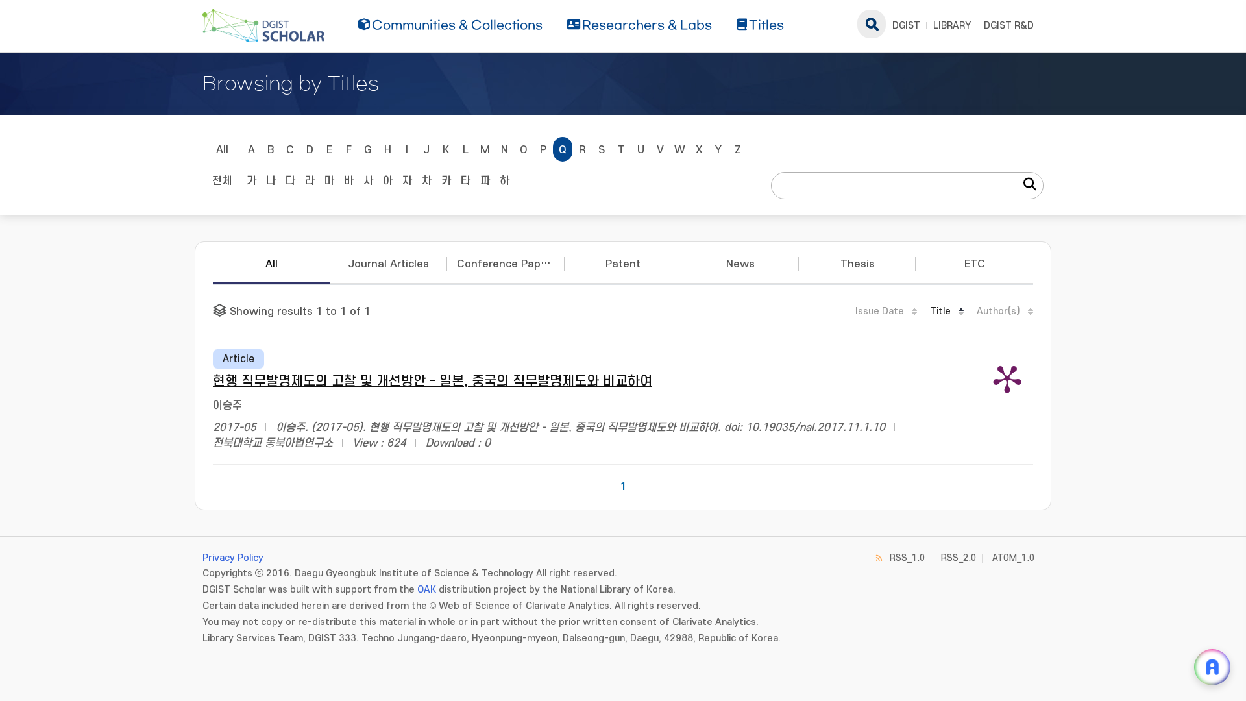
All (222, 150)
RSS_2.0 (958, 558)
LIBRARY (952, 25)
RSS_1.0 (907, 558)
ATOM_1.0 (1013, 558)
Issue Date (879, 311)
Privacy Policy (232, 557)
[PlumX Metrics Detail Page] (1007, 378)
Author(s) (998, 311)
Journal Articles (388, 264)
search (871, 24)
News (740, 264)
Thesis (857, 264)
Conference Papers (507, 264)
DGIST (906, 25)
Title (940, 311)
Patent (623, 264)
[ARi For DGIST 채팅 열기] (1212, 667)
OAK (426, 589)
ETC (974, 264)
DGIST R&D (1009, 25)
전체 (222, 181)
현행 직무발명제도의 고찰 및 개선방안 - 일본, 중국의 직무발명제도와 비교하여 (432, 381)
